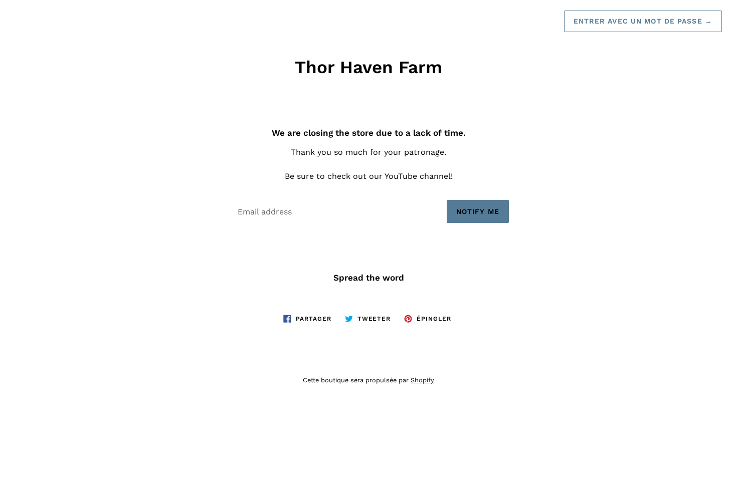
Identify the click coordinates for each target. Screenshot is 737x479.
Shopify (422, 380)
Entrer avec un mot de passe (643, 21)
